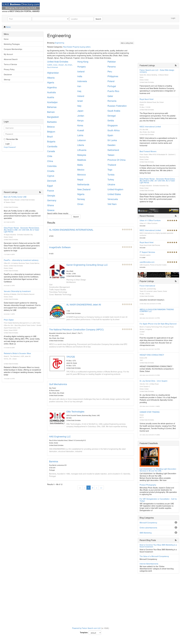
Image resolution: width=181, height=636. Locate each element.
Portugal (111, 86)
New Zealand (83, 189)
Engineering (59, 42)
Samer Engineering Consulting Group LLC (87, 264)
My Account (8, 54)
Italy (79, 105)
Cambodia (52, 146)
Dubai (55, 65)
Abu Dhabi (68, 65)
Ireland (80, 96)
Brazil (50, 136)
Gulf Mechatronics (58, 384)
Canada (51, 151)
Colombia (52, 166)
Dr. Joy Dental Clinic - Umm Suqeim (153, 381)
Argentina (52, 87)
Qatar (110, 96)
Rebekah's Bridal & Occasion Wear (17, 353)
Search (98, 19)
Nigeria (80, 194)
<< (80, 487)
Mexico (80, 169)
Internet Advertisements (149, 563)
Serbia (110, 120)
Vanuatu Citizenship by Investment (17, 291)
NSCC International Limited (150, 126)
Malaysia (81, 154)
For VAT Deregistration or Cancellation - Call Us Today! (158, 500)
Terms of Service (10, 64)
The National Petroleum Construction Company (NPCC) (76, 329)
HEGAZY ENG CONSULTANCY (152, 355)
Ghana (50, 205)
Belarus (51, 126)
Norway (81, 199)
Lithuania (81, 149)
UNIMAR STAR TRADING (150, 412)
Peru (109, 71)
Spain (110, 135)
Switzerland (113, 149)
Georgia (51, 195)
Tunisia (110, 174)
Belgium (51, 131)
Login (173, 18)
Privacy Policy (9, 69)
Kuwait (80, 130)
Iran (79, 86)
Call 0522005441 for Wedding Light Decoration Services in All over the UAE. (158, 470)
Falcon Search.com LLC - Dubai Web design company (157, 71)
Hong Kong (82, 61)
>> (101, 487)
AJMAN (49, 65)
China (50, 161)
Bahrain (51, 111)
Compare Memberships (13, 49)
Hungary (81, 66)
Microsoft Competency (148, 522)
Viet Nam (112, 204)
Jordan (80, 115)
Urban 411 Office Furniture (150, 220)
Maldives (81, 159)
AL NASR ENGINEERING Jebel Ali (83, 304)
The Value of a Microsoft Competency (154, 556)
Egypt (50, 185)
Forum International (147, 285)
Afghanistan (53, 72)
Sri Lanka (112, 140)
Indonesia (82, 81)
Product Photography (148, 485)
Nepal (80, 179)
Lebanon (81, 140)
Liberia (80, 145)
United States (114, 194)
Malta (80, 164)
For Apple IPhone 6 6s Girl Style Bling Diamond (158, 323)
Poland (110, 81)
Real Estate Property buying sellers (76, 47)
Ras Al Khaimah (52, 67)
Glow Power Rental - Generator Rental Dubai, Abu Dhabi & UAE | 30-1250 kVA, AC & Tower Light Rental (21, 230)
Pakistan (111, 61)
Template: (84, 632)
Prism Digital (9, 319)
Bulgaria (51, 141)
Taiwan (110, 154)
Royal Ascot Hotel (146, 99)
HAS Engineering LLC (60, 436)
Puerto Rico (113, 91)
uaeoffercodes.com (147, 262)
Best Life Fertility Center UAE (15, 197)
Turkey (110, 179)
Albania (51, 77)
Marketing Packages (12, 44)
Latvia (80, 135)
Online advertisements (148, 527)
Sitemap (7, 79)
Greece (50, 210)
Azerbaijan (52, 102)
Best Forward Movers (148, 151)
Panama (111, 66)
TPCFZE (70, 356)
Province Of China (116, 159)
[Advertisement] (22, 102)
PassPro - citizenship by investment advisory (21, 260)
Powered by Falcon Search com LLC (86, 628)
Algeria (50, 82)
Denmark (51, 180)
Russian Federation (117, 105)
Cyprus (50, 175)
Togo (109, 169)
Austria (50, 97)
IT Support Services (147, 252)
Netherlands (83, 184)
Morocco (81, 174)
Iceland (80, 71)
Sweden (111, 145)
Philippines (112, 76)
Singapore (112, 125)
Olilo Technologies (75, 411)
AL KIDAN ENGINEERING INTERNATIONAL (71, 229)
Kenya (80, 120)
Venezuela (112, 199)
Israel (80, 100)
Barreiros (53, 461)
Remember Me (12, 139)
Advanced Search (11, 59)
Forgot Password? (10, 147)
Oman (80, 204)
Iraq (79, 91)
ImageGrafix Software (60, 247)
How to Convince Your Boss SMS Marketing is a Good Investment (158, 546)
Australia (51, 92)
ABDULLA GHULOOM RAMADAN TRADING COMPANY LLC (157, 310)
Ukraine (111, 184)
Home (8, 27)
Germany (51, 200)
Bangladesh (53, 116)
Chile (49, 156)
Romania (111, 100)
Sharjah (61, 65)
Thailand (111, 164)
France (50, 190)
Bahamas (52, 107)
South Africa (113, 130)
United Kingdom (115, 189)
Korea (80, 125)
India (79, 76)
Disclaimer (8, 74)
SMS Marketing (146, 532)
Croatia (50, 170)
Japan (80, 110)
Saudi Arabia (113, 110)
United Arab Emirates (57, 61)
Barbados (52, 121)
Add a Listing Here (127, 43)
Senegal (111, 115)
